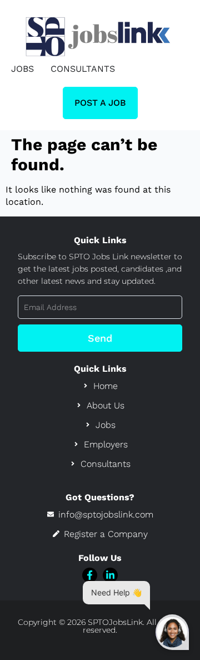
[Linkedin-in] (110, 575)
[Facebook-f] (89, 575)
